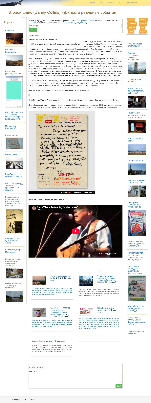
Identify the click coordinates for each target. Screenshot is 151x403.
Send (119, 386)
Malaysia (132, 28)
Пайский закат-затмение (60, 278)
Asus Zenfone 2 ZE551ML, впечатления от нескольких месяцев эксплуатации (60, 312)
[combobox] (75, 26)
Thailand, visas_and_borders (74, 23)
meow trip (16, 3)
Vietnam (143, 24)
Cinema (36, 36)
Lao (142, 28)
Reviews (111, 3)
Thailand (143, 20)
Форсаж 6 (48, 341)
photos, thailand (87, 21)
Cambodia (132, 24)
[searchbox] (76, 25)
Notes (102, 3)
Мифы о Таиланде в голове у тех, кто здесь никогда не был (106, 279)
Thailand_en (132, 3)
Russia (131, 20)
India (131, 32)
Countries (91, 3)
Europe (142, 32)
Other (120, 3)
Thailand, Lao (34, 23)
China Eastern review (106, 310)
